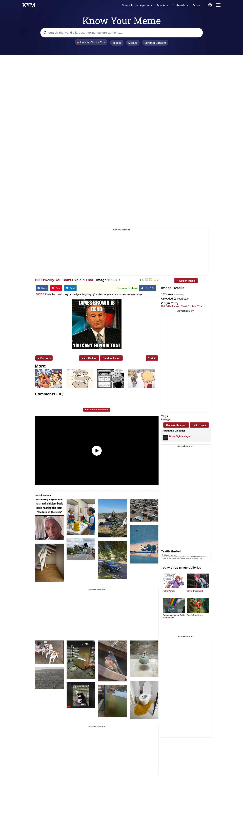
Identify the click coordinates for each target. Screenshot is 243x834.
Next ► (152, 358)
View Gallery (89, 358)
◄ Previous (44, 358)
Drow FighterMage (179, 436)
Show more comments (96, 409)
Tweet (71, 288)
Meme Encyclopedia (135, 5)
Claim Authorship (176, 425)
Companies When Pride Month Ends (174, 616)
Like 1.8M (149, 288)
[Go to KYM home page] (28, 6)
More (196, 5)
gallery (88, 294)
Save (57, 288)
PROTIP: (40, 294)
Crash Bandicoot (195, 615)
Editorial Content (155, 42)
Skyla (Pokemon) (195, 591)
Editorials (179, 5)
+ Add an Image (186, 280)
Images (116, 42)
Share (43, 288)
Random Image (111, 358)
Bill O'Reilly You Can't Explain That (64, 280)
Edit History (199, 425)
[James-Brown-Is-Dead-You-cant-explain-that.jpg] (97, 324)
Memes (132, 42)
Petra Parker (169, 591)
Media (161, 5)
